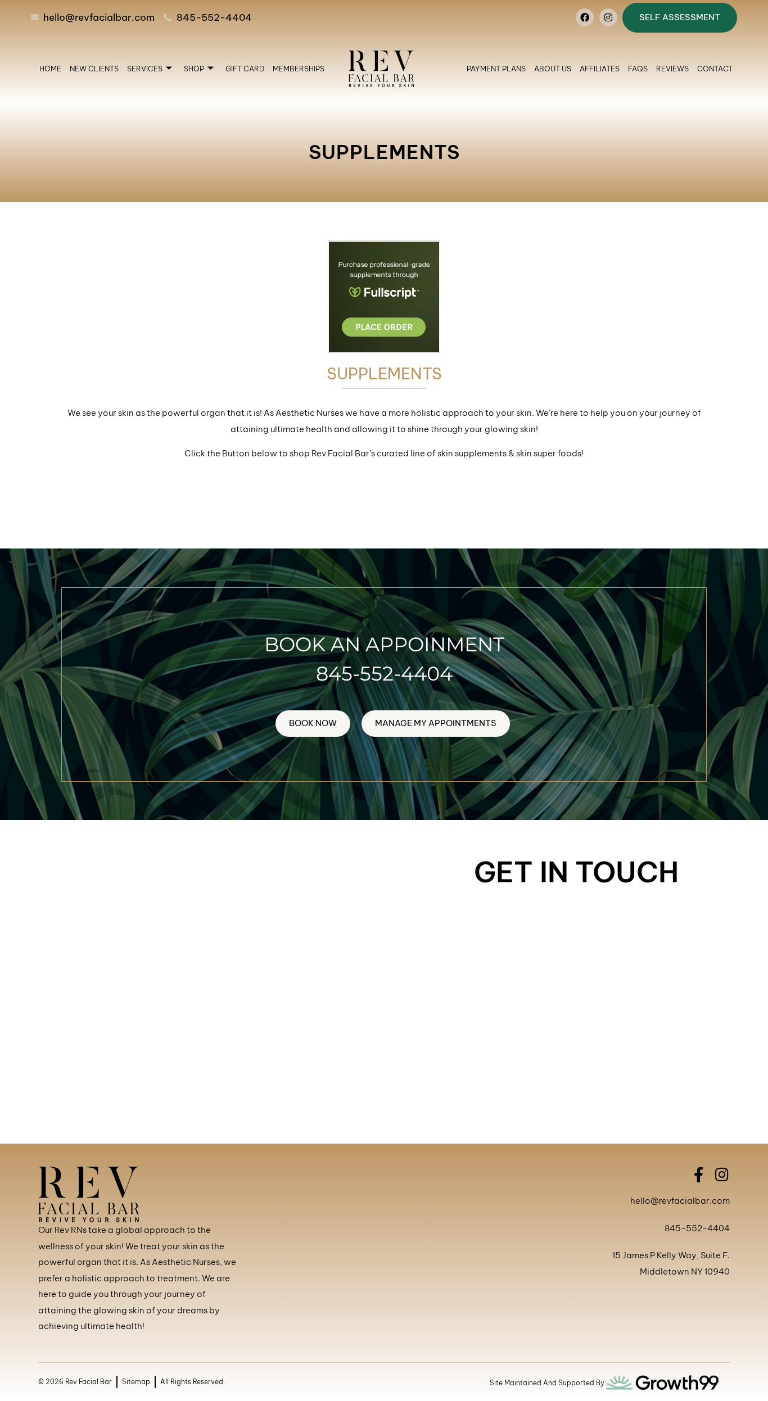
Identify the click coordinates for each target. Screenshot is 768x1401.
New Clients (94, 68)
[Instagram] (608, 17)
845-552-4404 (384, 673)
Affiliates (600, 68)
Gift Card (244, 68)
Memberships (298, 68)
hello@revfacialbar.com (680, 1200)
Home (50, 68)
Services (144, 68)
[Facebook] (585, 17)
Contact (715, 68)
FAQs (638, 68)
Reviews (672, 68)
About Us (552, 68)
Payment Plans (496, 68)
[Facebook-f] (698, 1174)
